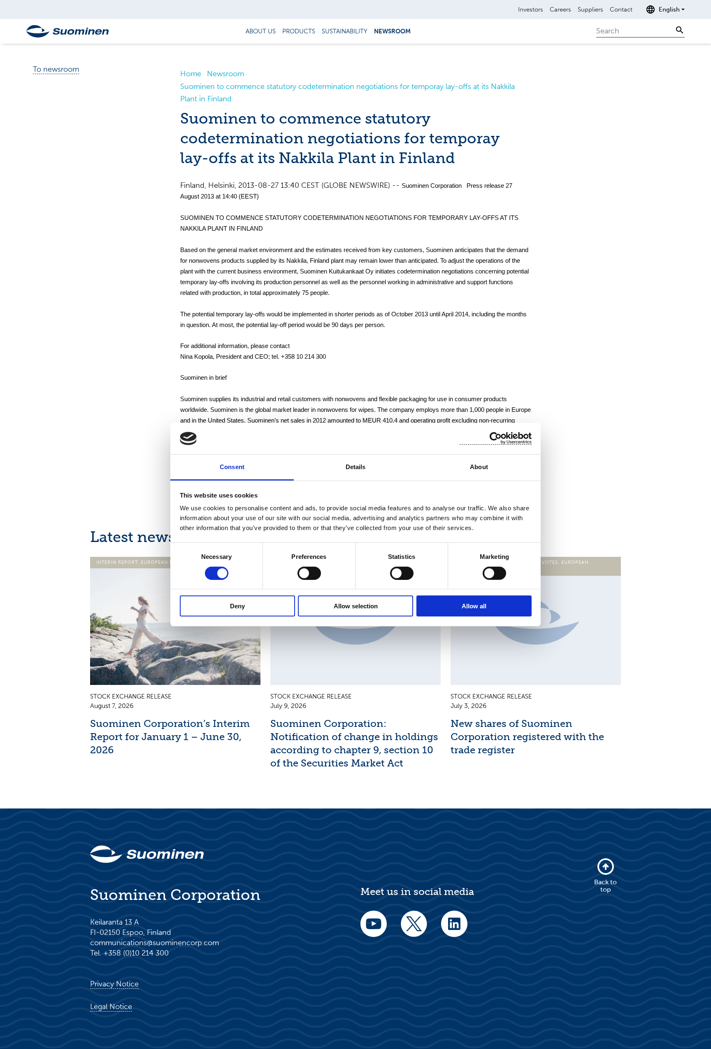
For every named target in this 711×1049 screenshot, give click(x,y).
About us (261, 31)
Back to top (605, 885)
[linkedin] (454, 929)
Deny (237, 606)
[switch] (309, 572)
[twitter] (414, 929)
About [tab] (479, 466)
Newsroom (392, 31)
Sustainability (344, 31)
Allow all (474, 606)
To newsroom (56, 69)
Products (298, 31)
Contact (621, 9)
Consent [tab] (232, 466)
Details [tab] (356, 466)
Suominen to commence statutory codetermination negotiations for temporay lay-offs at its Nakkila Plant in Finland (347, 92)
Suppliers (590, 9)
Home (190, 73)
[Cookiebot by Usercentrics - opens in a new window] (496, 438)
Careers (560, 9)
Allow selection (356, 606)
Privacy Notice (114, 983)
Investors (530, 9)
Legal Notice (111, 1006)
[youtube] (373, 929)
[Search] (680, 30)
